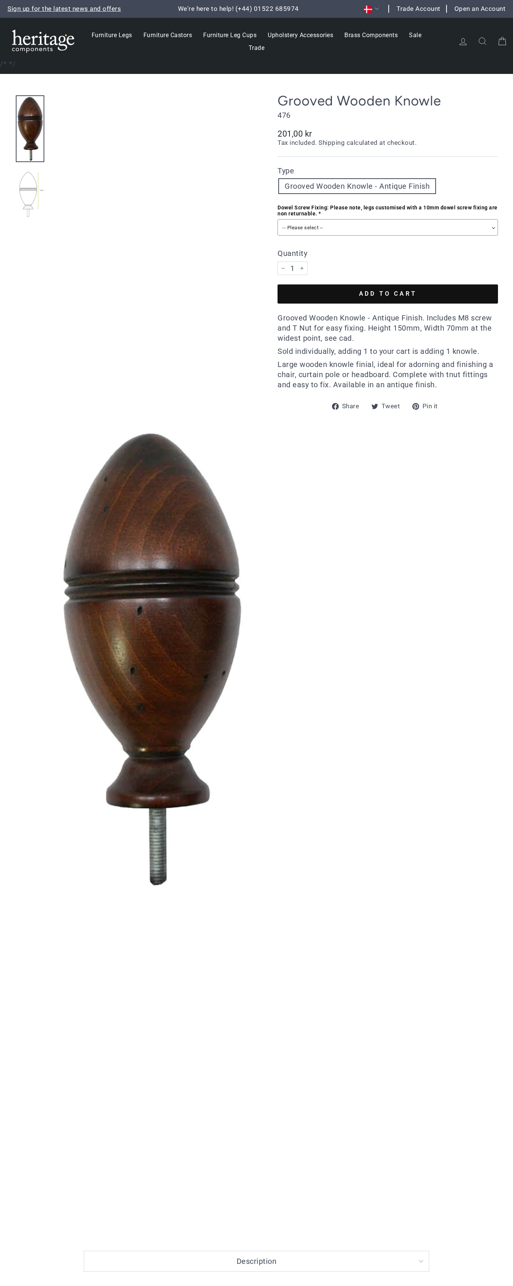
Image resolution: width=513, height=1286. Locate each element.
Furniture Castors (167, 35)
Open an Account (480, 8)
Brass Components (371, 35)
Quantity (292, 253)
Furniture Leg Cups (229, 35)
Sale (415, 35)
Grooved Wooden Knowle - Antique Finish (357, 186)
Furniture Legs (112, 35)
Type (286, 170)
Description (257, 1261)
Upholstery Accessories (300, 35)
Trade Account (419, 8)
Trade (257, 47)
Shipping (331, 142)
